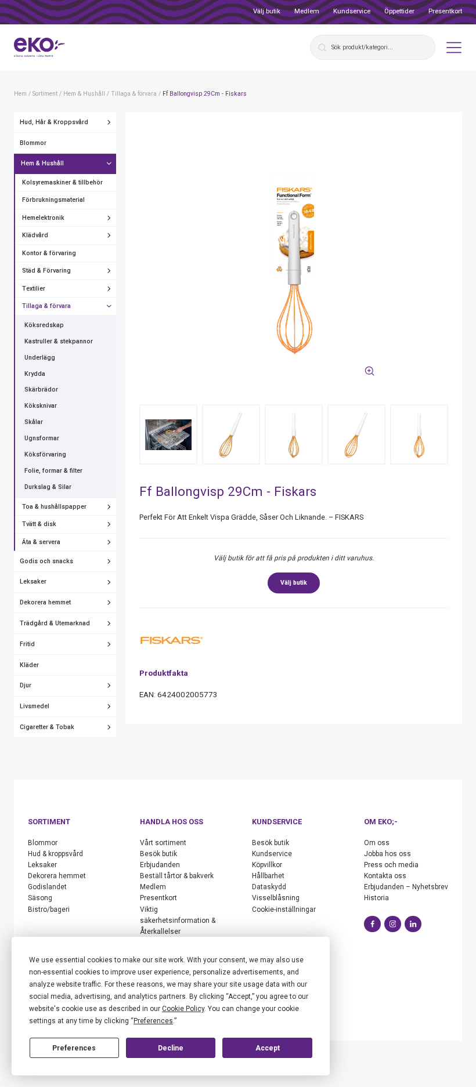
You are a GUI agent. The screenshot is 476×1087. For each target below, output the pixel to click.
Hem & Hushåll (42, 163)
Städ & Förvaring (46, 270)
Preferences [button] (153, 1021)
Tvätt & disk (39, 524)
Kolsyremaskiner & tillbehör (62, 182)
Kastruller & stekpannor (58, 341)
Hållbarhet (268, 876)
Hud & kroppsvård (55, 854)
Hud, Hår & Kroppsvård (54, 122)
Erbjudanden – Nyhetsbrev (406, 887)
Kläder (29, 665)
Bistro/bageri (49, 909)
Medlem (306, 11)
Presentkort (445, 11)
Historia (376, 898)
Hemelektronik (43, 218)
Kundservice (351, 11)
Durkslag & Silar (47, 487)
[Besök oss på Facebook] (372, 924)
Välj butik (266, 11)
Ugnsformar (41, 438)
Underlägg (39, 357)
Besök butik (158, 854)
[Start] (39, 47)
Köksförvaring (45, 454)
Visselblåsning (276, 898)
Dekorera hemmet (45, 602)
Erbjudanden (160, 865)
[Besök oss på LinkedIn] (413, 924)
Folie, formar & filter (53, 470)
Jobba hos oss (387, 854)
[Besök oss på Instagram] (392, 924)
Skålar (33, 422)
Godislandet (47, 887)
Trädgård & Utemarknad (55, 623)
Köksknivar (40, 406)
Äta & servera (41, 542)
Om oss (377, 843)
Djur (25, 685)
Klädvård (35, 235)
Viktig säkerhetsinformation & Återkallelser (177, 920)
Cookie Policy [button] (183, 1009)
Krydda (34, 374)
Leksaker (33, 581)
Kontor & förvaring (49, 253)
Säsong (40, 898)
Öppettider (399, 11)
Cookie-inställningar (284, 909)
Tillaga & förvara (46, 306)
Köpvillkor (267, 865)
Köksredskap (44, 325)
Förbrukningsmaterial (53, 200)
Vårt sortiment (163, 843)
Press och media (391, 865)
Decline (170, 1048)
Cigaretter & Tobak (47, 727)
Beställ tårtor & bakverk (177, 876)
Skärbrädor (41, 389)
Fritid (27, 644)
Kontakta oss (385, 876)
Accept (267, 1048)
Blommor (33, 143)
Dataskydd (269, 887)
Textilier (33, 288)
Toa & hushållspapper (54, 506)
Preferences (74, 1048)
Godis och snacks (46, 561)
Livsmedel (34, 706)
